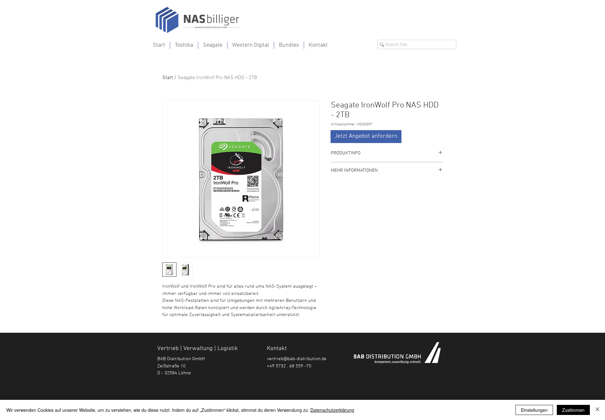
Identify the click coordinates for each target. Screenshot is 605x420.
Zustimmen (573, 410)
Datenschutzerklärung (332, 410)
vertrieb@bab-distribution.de (296, 359)
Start (167, 78)
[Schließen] (597, 410)
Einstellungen (534, 410)
